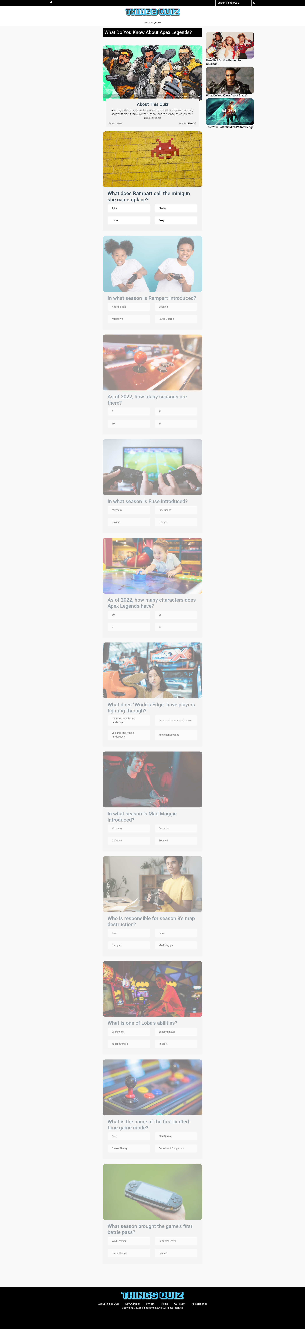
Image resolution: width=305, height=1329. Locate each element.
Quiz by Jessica (115, 123)
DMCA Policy (132, 1303)
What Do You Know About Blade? (226, 95)
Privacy (150, 1303)
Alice (114, 208)
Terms (164, 1303)
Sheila (162, 208)
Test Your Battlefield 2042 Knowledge (230, 127)
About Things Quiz (152, 22)
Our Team (179, 1303)
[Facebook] (51, 2)
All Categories (199, 1303)
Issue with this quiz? (187, 123)
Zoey (161, 220)
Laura (115, 220)
